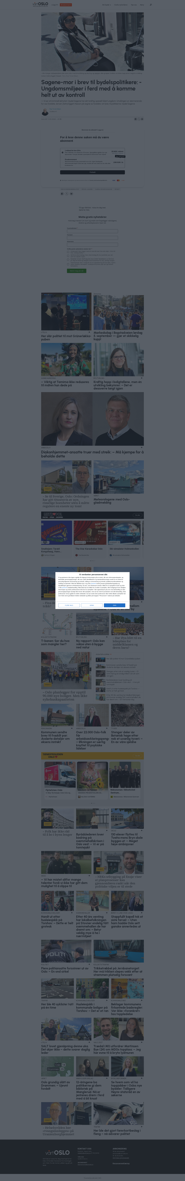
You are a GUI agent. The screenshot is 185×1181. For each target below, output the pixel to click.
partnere (93, 583)
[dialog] (92, 590)
